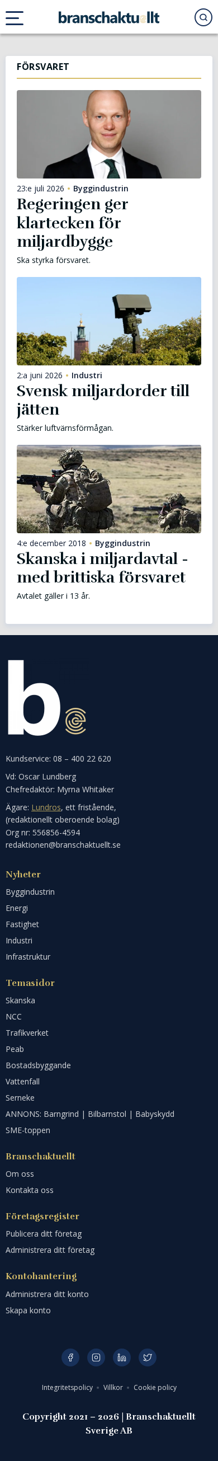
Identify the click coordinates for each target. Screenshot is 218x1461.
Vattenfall (23, 1081)
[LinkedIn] (122, 1357)
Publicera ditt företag (44, 1233)
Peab (15, 1049)
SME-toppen (28, 1130)
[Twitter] (148, 1357)
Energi (17, 908)
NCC (14, 1016)
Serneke (20, 1097)
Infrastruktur (28, 956)
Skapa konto (28, 1310)
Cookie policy (155, 1387)
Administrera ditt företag (50, 1249)
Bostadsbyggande (38, 1065)
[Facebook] (70, 1357)
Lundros (46, 807)
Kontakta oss (30, 1190)
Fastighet (22, 924)
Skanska (20, 1000)
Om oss (20, 1173)
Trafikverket (27, 1032)
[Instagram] (96, 1357)
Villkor (114, 1387)
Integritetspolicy (68, 1387)
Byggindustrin (101, 188)
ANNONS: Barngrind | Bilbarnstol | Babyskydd (90, 1113)
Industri (87, 375)
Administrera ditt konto (47, 1294)
